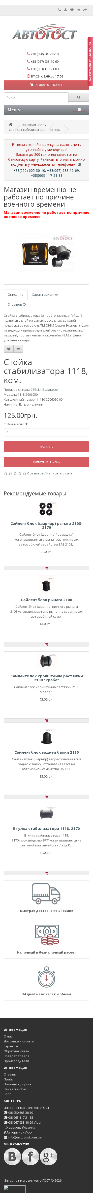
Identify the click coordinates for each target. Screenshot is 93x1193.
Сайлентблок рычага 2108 (46, 599)
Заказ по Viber (15, 1089)
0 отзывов (35, 473)
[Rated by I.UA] (15, 1189)
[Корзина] (78, 10)
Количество (16, 424)
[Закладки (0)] (72, 10)
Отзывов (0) (17, 304)
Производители (16, 1061)
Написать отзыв (59, 473)
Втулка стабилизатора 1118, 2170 (46, 828)
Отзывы (10, 1074)
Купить (46, 446)
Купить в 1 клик (46, 461)
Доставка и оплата (19, 1041)
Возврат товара (17, 1056)
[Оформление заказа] (85, 10)
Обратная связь (16, 1051)
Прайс (8, 1079)
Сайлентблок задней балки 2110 (46, 752)
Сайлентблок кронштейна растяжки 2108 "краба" (46, 678)
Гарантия (11, 1046)
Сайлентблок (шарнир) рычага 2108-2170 (46, 525)
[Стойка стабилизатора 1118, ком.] (46, 255)
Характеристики (45, 294)
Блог (7, 1094)
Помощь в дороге (17, 1084)
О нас (8, 1036)
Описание (16, 294)
